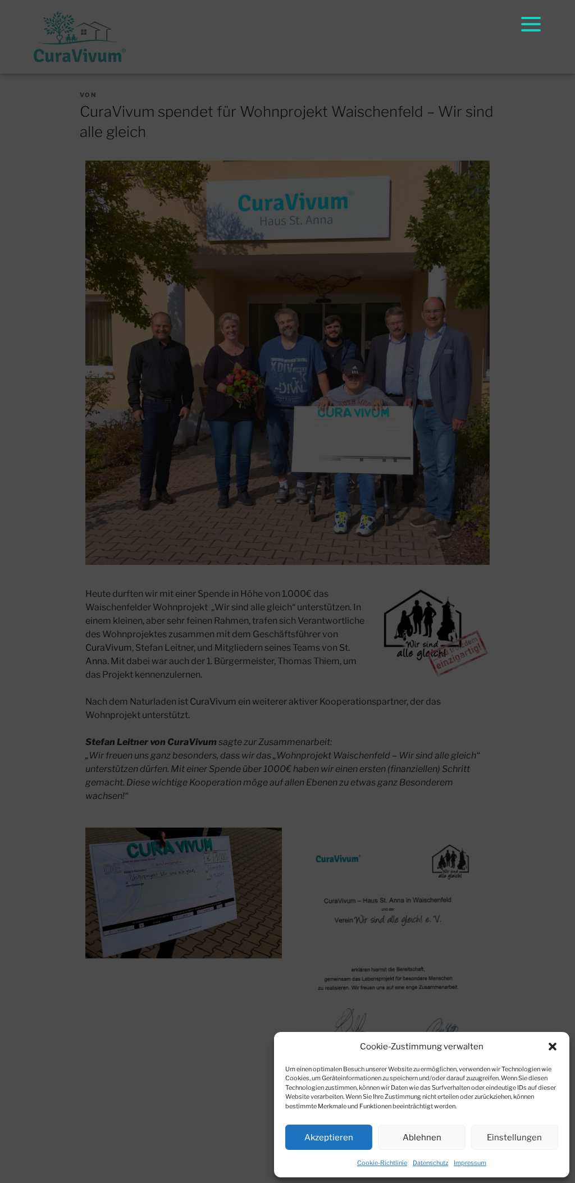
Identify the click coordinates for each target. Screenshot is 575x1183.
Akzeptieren (328, 1137)
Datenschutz (430, 1163)
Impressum (470, 1163)
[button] (552, 1046)
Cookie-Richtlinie (382, 1163)
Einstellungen (514, 1137)
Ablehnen (422, 1137)
